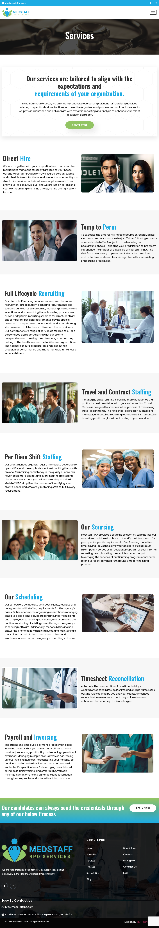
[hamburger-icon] (153, 12)
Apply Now (143, 808)
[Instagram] (156, 3)
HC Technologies (147, 922)
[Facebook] (150, 3)
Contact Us (80, 125)
